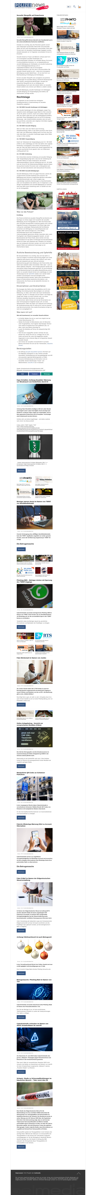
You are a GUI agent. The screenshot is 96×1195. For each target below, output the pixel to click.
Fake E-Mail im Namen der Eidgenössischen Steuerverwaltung (33, 879)
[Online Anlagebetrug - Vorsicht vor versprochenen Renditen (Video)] (35, 737)
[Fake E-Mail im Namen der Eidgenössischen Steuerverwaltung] (35, 894)
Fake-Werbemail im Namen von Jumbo (31, 658)
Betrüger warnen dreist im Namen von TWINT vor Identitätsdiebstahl (34, 502)
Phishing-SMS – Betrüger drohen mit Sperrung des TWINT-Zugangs (34, 581)
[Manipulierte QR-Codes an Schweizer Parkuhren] (35, 788)
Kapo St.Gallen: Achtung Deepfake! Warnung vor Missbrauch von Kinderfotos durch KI (34, 381)
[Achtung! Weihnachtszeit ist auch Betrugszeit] (35, 949)
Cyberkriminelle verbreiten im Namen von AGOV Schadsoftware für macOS (32, 1024)
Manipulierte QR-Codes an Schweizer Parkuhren (31, 773)
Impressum (19, 1173)
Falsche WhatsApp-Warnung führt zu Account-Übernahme (34, 825)
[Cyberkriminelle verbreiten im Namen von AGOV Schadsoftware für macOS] (35, 1039)
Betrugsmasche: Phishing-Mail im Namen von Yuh (34, 980)
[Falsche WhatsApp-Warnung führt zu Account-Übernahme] (35, 840)
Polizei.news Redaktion (28, 37)
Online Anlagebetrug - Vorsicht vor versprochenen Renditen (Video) (30, 724)
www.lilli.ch (31, 362)
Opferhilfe (31, 274)
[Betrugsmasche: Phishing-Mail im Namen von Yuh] (35, 992)
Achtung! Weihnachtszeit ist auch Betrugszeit (34, 937)
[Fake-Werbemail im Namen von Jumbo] (35, 672)
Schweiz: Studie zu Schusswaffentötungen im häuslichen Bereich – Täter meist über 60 (34, 1079)
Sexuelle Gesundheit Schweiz (34, 351)
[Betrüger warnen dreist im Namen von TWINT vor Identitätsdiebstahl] (35, 517)
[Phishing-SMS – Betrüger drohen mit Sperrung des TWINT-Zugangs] (35, 596)
